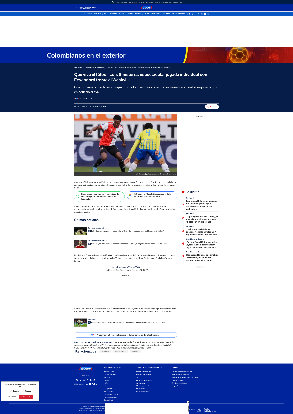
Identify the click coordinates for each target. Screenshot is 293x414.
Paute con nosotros (142, 391)
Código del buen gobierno (144, 380)
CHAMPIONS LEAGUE (133, 14)
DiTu (105, 386)
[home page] (113, 2)
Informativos (177, 2)
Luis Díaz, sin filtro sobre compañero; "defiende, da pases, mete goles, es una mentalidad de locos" (129, 243)
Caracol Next (108, 400)
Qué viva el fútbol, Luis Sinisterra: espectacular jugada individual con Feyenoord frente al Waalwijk (138, 67)
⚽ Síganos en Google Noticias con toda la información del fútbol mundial (127, 335)
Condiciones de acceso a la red (182, 371)
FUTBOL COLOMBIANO (152, 14)
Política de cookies (178, 380)
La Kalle (106, 380)
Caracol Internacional (111, 394)
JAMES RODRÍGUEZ (179, 14)
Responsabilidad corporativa (181, 374)
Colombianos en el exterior (94, 67)
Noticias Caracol (109, 371)
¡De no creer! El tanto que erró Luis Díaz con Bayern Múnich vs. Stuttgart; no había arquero (202, 257)
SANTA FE (97, 14)
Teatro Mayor (108, 391)
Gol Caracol (133, 2)
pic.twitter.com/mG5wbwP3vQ (126, 267)
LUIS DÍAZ (166, 14)
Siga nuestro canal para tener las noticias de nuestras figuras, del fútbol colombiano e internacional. (100, 196)
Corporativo (176, 386)
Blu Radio (107, 377)
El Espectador (108, 388)
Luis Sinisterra (120, 351)
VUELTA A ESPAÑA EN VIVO (114, 14)
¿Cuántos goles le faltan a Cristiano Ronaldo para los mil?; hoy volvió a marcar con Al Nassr (201, 232)
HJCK (106, 383)
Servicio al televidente (143, 371)
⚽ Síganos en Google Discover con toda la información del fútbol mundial (152, 195)
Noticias (28, 391)
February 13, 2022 (140, 270)
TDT (137, 377)
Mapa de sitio (140, 388)
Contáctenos (140, 383)
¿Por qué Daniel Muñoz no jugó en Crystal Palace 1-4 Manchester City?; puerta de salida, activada (202, 245)
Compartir (213, 107)
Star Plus (135, 351)
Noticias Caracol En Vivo (163, 2)
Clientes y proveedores (143, 386)
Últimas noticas (122, 2)
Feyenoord (105, 351)
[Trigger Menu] (76, 8)
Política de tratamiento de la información (185, 377)
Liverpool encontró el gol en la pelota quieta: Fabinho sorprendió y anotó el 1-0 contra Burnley (128, 322)
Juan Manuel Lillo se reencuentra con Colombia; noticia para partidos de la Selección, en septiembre (201, 205)
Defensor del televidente (144, 374)
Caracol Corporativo (110, 397)
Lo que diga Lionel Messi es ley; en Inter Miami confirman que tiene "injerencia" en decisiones (202, 219)
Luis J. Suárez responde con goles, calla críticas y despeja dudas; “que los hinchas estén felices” (127, 231)
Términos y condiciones (179, 383)
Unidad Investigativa (146, 2)
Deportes (16, 391)
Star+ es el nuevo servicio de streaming (93, 342)
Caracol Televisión (110, 374)
